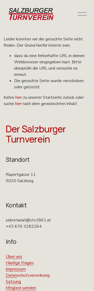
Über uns (14, 256)
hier (18, 97)
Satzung (13, 281)
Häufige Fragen (20, 263)
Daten (11, 275)
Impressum (16, 269)
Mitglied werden (21, 288)
